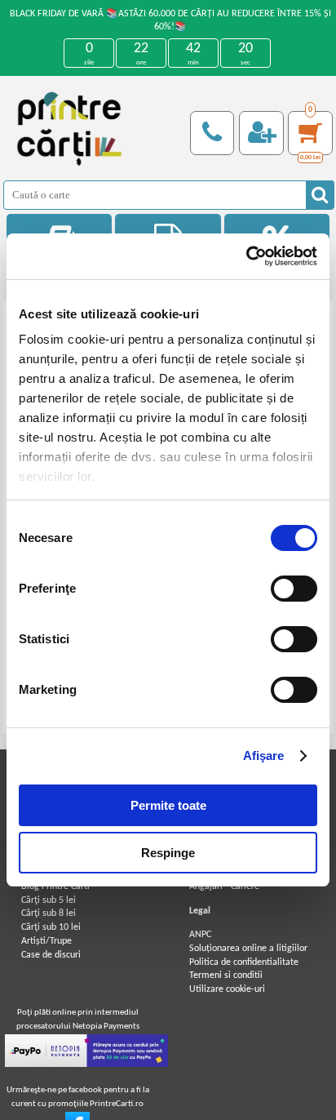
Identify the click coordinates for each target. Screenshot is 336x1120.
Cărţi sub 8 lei (48, 913)
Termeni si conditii (226, 975)
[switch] (294, 589)
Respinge (168, 853)
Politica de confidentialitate (243, 962)
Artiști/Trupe (46, 941)
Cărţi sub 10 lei (51, 927)
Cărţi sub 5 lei (48, 900)
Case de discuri (51, 955)
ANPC (200, 935)
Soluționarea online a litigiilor (248, 948)
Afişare (264, 755)
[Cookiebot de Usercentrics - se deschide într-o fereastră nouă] (246, 256)
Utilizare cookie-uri (227, 989)
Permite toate (168, 805)
